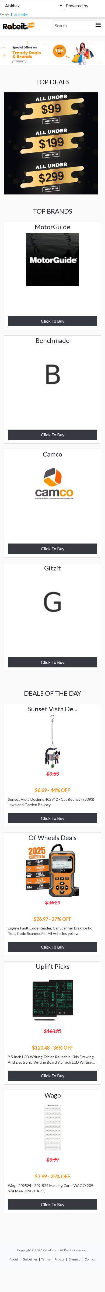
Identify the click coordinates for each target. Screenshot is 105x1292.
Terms (45, 1259)
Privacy (59, 1259)
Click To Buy (52, 320)
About (14, 1259)
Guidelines (29, 1259)
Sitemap (74, 1259)
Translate (18, 14)
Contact (90, 1259)
